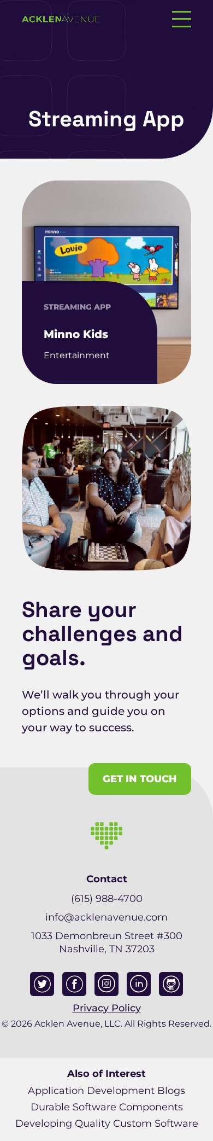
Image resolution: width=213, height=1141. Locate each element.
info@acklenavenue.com (106, 917)
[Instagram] (106, 984)
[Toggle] (181, 19)
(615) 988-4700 (107, 899)
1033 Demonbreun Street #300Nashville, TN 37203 (106, 942)
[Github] (171, 984)
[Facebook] (74, 984)
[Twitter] (42, 984)
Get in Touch (140, 779)
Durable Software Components (107, 1107)
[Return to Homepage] (61, 19)
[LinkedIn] (139, 984)
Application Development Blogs (106, 1091)
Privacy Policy (107, 1008)
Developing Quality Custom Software (106, 1123)
